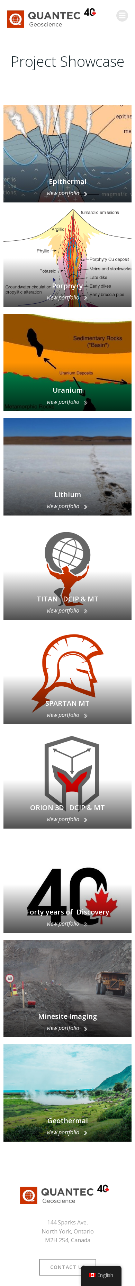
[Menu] (122, 16)
